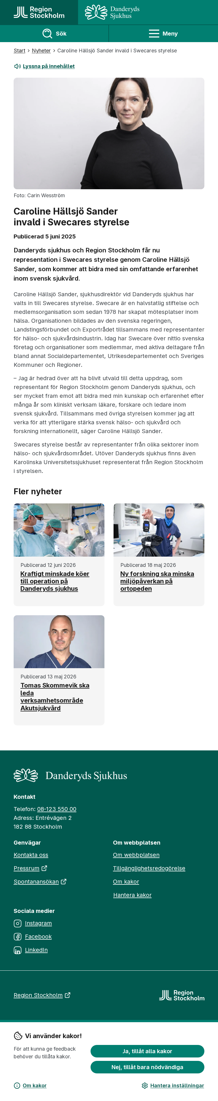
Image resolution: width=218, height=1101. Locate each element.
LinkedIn (36, 949)
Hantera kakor (132, 895)
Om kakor (35, 1085)
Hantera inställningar (177, 1085)
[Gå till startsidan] (39, 12)
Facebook (38, 936)
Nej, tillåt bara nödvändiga (147, 1067)
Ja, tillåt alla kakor (147, 1051)
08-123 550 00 (56, 809)
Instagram (38, 923)
